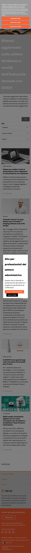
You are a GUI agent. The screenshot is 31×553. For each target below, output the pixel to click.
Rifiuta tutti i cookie (16, 22)
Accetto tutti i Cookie (15, 26)
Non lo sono (12, 295)
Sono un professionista (14, 292)
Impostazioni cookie (15, 18)
